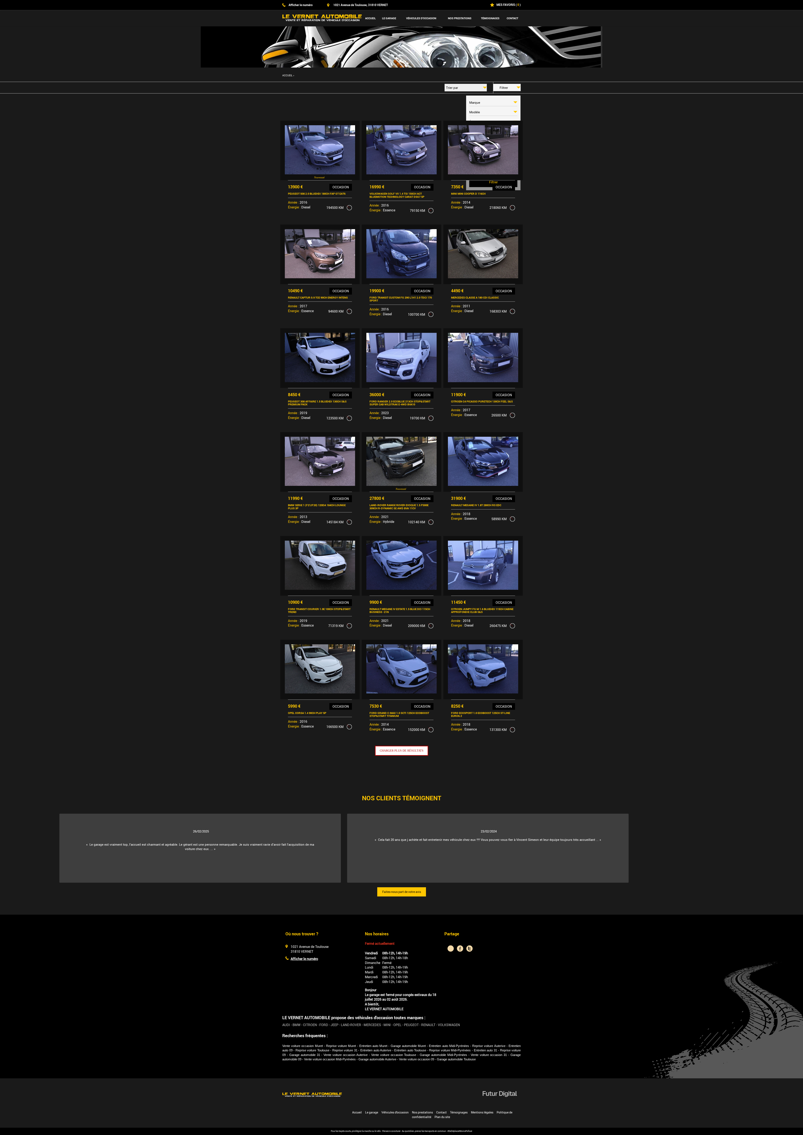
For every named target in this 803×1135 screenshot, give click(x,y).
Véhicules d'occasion (421, 18)
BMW (296, 1025)
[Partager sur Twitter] (469, 948)
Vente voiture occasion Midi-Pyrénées (330, 1059)
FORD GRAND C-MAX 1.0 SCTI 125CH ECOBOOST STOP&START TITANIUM (399, 714)
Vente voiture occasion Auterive (346, 1055)
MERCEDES (372, 1025)
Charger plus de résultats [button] (401, 750)
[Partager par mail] (479, 948)
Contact (512, 18)
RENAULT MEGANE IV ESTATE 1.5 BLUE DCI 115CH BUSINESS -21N (400, 610)
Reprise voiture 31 (344, 1050)
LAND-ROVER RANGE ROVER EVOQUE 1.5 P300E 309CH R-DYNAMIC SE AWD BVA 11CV (399, 506)
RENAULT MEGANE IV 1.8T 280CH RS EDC (476, 505)
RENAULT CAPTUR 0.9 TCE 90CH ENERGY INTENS (318, 297)
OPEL (397, 1025)
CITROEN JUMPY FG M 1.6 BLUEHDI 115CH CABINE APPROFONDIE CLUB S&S (482, 610)
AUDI (286, 1025)
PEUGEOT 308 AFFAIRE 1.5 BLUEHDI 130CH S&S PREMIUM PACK (317, 403)
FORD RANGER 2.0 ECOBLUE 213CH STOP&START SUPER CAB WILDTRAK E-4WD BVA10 (400, 403)
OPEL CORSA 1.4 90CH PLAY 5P (307, 713)
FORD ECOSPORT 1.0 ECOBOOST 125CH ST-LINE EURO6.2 (480, 714)
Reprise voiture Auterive (488, 1046)
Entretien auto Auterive (375, 1050)
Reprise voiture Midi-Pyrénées (450, 1050)
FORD (323, 1025)
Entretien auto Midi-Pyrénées (449, 1046)
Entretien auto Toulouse (410, 1050)
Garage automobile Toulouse (456, 1059)
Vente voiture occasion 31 (489, 1055)
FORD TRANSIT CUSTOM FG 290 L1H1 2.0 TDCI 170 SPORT (401, 299)
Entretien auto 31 (485, 1050)
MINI (387, 1025)
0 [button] (518, 5)
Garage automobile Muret (408, 1046)
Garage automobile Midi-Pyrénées (443, 1055)
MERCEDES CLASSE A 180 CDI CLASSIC (475, 297)
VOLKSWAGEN (449, 1025)
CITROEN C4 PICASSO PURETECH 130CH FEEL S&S (482, 401)
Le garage (389, 18)
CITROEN (310, 1025)
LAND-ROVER (351, 1025)
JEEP (334, 1025)
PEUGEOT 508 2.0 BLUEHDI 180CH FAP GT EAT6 (316, 193)
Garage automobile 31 (304, 1055)
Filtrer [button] (504, 88)
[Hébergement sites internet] (500, 1101)
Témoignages (490, 18)
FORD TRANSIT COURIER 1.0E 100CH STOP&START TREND (319, 610)
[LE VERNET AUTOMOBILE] (312, 1094)
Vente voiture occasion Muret (302, 1046)
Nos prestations (459, 18)
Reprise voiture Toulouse (312, 1050)
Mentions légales (482, 1112)
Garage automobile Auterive (377, 1059)
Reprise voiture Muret (341, 1046)
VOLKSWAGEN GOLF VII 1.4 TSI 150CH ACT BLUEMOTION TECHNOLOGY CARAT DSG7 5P (397, 195)
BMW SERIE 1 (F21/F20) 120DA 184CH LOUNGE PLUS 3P (317, 506)
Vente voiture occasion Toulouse (393, 1055)
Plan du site (442, 1117)
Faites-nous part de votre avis (401, 892)
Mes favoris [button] (505, 5)
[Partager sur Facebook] (460, 948)
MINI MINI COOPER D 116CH (468, 193)
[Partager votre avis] (451, 948)
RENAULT (428, 1025)
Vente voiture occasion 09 (416, 1059)
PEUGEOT (411, 1025)
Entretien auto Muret (373, 1046)
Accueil (370, 18)
